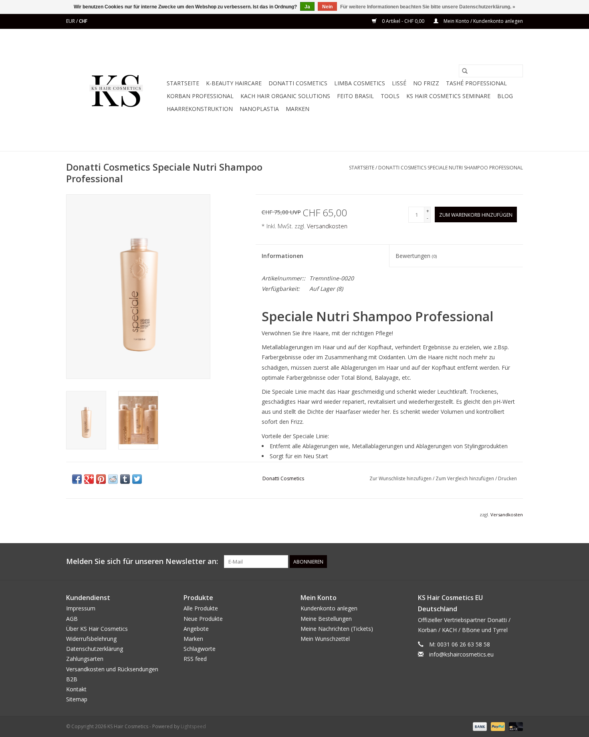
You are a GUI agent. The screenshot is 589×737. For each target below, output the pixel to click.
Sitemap (76, 699)
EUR (71, 21)
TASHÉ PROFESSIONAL (476, 83)
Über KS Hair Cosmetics (97, 628)
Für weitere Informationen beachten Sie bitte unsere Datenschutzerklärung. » (427, 7)
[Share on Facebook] (77, 479)
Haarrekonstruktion (200, 109)
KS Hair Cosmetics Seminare (448, 96)
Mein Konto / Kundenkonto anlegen (482, 21)
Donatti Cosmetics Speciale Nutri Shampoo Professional (450, 167)
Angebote (196, 628)
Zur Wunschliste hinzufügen (401, 478)
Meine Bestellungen (326, 618)
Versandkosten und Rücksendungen (112, 669)
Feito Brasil (355, 96)
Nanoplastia (259, 109)
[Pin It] (101, 479)
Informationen (282, 256)
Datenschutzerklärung (94, 648)
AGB (72, 618)
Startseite (183, 83)
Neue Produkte (203, 618)
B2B (71, 679)
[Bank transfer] (479, 726)
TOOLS (390, 96)
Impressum (80, 608)
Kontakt (76, 689)
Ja (307, 7)
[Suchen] (465, 70)
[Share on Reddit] (113, 479)
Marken (297, 109)
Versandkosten (327, 226)
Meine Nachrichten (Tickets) (337, 628)
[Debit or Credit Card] (514, 726)
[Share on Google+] (89, 479)
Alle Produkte (201, 608)
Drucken (507, 478)
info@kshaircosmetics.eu (461, 654)
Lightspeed (193, 726)
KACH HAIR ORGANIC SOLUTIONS (285, 96)
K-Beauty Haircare (234, 83)
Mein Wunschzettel (325, 638)
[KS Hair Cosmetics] (115, 90)
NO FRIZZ (426, 83)
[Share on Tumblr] (125, 479)
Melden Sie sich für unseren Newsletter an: (142, 561)
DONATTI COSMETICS (297, 83)
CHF (83, 21)
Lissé (399, 83)
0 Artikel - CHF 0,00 (403, 21)
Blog (505, 96)
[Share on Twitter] (137, 479)
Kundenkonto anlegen (329, 608)
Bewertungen (416, 256)
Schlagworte (200, 648)
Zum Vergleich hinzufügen (465, 478)
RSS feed (195, 658)
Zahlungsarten (84, 658)
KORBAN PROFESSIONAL (200, 96)
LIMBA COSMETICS (359, 83)
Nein (327, 7)
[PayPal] (497, 726)
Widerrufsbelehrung (91, 638)
